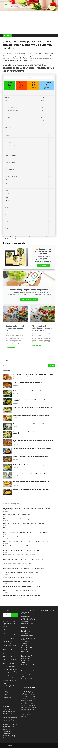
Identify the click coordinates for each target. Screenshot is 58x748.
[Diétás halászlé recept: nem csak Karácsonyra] (7, 383)
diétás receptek (26, 629)
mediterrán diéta (28, 664)
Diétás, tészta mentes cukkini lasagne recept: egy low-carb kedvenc (23, 523)
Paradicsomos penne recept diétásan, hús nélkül (18, 581)
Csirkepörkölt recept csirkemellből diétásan (28, 614)
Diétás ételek (7, 656)
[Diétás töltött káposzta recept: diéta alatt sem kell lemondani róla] (7, 440)
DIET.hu (7, 4)
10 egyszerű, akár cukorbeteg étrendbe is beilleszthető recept (42, 328)
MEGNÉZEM (10, 347)
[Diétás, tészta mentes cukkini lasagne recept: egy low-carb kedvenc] (7, 399)
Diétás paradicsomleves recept (27, 623)
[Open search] (54, 35)
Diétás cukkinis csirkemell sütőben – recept (27, 391)
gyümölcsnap (24, 645)
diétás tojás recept (25, 633)
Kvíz (4, 683)
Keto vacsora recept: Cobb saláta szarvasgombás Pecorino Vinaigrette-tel (25, 532)
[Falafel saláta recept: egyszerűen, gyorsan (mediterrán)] (7, 456)
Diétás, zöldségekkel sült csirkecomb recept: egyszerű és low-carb (34, 465)
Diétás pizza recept (25, 625)
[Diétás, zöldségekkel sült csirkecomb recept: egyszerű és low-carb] (7, 465)
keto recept (24, 660)
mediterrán (24, 662)
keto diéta (25, 651)
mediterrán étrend (28, 667)
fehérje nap (27, 641)
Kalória (30, 645)
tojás (22, 676)
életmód (23, 680)
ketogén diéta (27, 656)
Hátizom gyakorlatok (9, 663)
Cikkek (5, 694)
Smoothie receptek (9, 645)
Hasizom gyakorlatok (9, 661)
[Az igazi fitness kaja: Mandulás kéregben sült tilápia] (7, 473)
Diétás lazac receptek (9, 638)
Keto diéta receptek (9, 680)
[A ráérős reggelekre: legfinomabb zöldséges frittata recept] (7, 489)
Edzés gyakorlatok (8, 659)
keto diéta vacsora (25, 653)
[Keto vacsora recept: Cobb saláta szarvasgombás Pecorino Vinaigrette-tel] (7, 415)
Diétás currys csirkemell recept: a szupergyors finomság (20, 590)
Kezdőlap (5, 692)
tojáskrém (27, 676)
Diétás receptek (7, 623)
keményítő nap (24, 649)
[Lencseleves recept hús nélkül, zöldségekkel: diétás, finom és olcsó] (7, 481)
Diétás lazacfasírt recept (26, 621)
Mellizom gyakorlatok (9, 669)
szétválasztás (31, 674)
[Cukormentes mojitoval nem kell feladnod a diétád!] (7, 424)
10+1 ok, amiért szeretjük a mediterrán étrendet (17, 577)
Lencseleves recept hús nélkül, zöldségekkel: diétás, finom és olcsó (23, 568)
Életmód (5, 675)
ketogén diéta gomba (25, 658)
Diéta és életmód (8, 621)
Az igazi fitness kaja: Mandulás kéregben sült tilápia (29, 473)
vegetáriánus (24, 678)
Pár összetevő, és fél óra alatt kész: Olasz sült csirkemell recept (21, 586)
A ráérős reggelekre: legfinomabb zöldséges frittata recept (31, 489)
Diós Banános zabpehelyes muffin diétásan (28, 639)
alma (26, 610)
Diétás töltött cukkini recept (27, 635)
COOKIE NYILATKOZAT (9, 700)
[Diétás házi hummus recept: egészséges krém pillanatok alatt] (7, 407)
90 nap (22, 610)
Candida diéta (31, 610)
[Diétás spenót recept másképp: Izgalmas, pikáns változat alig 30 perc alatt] (7, 432)
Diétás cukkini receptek (10, 634)
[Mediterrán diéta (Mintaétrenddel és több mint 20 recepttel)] (7, 448)
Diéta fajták (6, 649)
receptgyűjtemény (30, 669)
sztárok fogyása (25, 672)
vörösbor (31, 678)
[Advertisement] (29, 22)
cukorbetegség (25, 616)
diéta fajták (31, 619)
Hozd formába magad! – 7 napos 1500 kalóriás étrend (15, 328)
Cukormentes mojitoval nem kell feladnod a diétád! (29, 423)
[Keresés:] (29, 365)
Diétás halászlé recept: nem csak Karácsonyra (27, 382)
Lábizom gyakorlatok (9, 666)
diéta (23, 619)
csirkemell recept (26, 612)
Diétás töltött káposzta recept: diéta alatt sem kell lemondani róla (23, 545)
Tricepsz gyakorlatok (9, 672)
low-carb (31, 660)
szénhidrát (32, 672)
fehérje (22, 641)
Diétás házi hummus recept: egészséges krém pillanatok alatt (33, 407)
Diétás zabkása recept (26, 637)
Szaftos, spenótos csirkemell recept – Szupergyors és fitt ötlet (21, 595)
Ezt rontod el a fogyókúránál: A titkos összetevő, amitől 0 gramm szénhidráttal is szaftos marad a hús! (33, 375)
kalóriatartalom (7, 677)
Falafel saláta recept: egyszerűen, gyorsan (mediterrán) (30, 456)
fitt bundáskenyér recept (26, 643)
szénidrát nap (24, 674)
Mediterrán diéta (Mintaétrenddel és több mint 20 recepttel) (32, 448)
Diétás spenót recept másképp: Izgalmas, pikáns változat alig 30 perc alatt (25, 541)
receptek (23, 669)
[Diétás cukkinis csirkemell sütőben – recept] (7, 391)
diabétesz (32, 616)
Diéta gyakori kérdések (10, 652)
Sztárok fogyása (7, 686)
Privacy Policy (7, 697)
